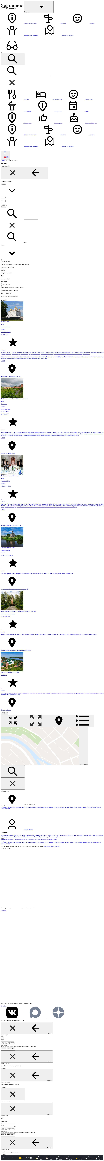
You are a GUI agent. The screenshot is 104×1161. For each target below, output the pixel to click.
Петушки (80, 807)
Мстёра (71, 807)
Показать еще (4, 713)
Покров (85, 807)
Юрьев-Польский (5, 808)
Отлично (3, 1068)
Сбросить (3, 184)
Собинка (89, 807)
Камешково (37, 807)
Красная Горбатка (59, 807)
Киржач (42, 807)
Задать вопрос (10, 1048)
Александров (4, 807)
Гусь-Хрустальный (29, 807)
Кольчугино (52, 807)
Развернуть (4, 300)
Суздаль (98, 807)
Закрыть (3, 206)
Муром (75, 807)
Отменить (3, 1048)
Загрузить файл (20, 1046)
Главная (3, 160)
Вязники (15, 807)
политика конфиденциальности (52, 846)
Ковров (46, 807)
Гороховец (21, 807)
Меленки (67, 807)
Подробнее (3, 910)
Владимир (10, 807)
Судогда (94, 807)
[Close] (13, 783)
